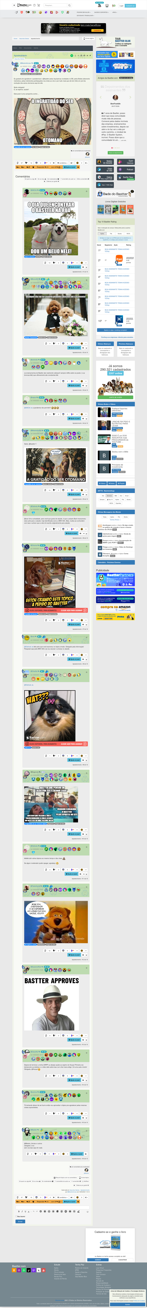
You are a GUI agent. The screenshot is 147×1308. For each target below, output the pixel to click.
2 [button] (31, 1154)
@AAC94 (27, 408)
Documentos (27, 48)
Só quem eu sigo (30, 179)
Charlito (35, 671)
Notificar (86, 1181)
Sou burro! (21, 1216)
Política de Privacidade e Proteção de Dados (104, 1290)
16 (71, 55)
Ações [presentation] (102, 233)
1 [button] (58, 529)
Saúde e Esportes (81, 1272)
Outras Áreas (114, 520)
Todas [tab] (104, 517)
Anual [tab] (126, 496)
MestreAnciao (26, 63)
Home (15, 38)
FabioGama (36, 886)
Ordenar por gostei (52, 181)
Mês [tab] (116, 496)
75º (43, 360)
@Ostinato (28, 647)
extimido (35, 360)
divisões (131, 179)
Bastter (34, 1130)
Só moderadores (52, 179)
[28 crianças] (99, 6)
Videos (102, 483)
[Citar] (78, 167)
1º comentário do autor (67, 179)
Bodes (112, 483)
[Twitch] (34, 1270)
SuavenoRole (37, 967)
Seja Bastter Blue (81, 1276)
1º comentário (75, 1181)
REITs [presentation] (128, 233)
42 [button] (49, 830)
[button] (14, 5)
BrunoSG (35, 279)
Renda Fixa (58, 1276)
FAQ (20, 48)
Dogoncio (35, 772)
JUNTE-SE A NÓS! (115, 397)
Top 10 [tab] (110, 499)
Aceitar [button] (127, 1304)
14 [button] (49, 490)
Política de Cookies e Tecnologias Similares (103, 1286)
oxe (33, 636)
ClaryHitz (35, 1052)
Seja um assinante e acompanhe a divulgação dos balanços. (105, 351)
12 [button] (49, 951)
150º (43, 506)
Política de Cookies (139, 1301)
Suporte (98, 1272)
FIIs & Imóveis (59, 1272)
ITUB (119, 264)
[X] (39, 1270)
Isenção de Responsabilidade (102, 1282)
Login (121, 6)
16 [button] (31, 163)
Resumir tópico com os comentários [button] (66, 1177)
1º (40, 636)
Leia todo (123, 140)
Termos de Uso (101, 1294)
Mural (15, 48)
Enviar (20, 1221)
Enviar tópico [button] (85, 1177)
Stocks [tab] (129, 499)
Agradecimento (20, 55)
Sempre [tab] (102, 499)
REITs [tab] (111, 503)
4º (43, 279)
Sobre (98, 1276)
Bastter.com (59, 1300)
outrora (34, 1092)
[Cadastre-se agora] (73, 29)
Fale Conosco (101, 1274)
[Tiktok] (29, 1270)
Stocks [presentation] (120, 233)
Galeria (36, 48)
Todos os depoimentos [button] (115, 153)
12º (37, 63)
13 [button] (49, 263)
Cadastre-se (130, 6)
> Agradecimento (85, 1190)
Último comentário (82, 179)
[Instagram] (19, 1270)
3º (42, 671)
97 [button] (22, 163)
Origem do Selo (44, 147)
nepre (34, 397)
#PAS (77, 1270)
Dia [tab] (103, 496)
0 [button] (40, 163)
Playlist (122, 483)
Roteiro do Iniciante (81, 1268)
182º (42, 190)
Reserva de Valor (60, 1274)
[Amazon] (14, 1270)
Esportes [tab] (118, 503)
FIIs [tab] (123, 499)
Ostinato (35, 506)
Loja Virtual (100, 1268)
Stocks (56, 1270)
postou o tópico (115, 527)
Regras (98, 1279)
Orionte (34, 545)
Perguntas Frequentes (103, 1270)
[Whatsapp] (24, 1270)
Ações (56, 1268)
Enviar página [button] (89, 38)
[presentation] (18, 1211)
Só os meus (41, 179)
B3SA (119, 325)
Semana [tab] (109, 496)
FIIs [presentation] (111, 233)
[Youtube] (44, 1270)
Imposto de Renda (60, 1279)
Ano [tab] (121, 496)
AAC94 (34, 190)
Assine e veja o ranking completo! (115, 330)
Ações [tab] (117, 499)
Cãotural (78, 1274)
